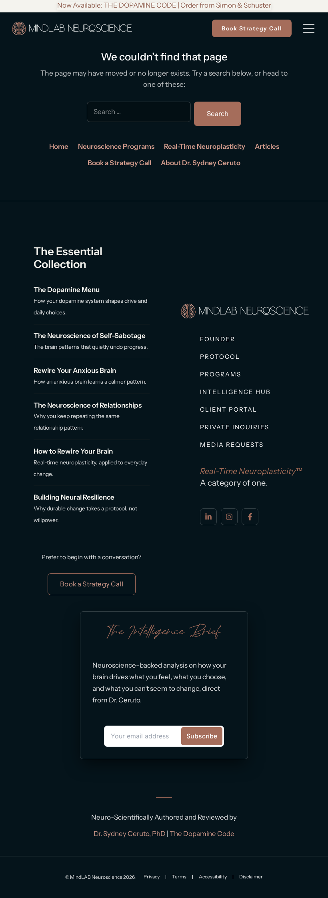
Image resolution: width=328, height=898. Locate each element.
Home (58, 146)
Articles (267, 146)
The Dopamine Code (202, 834)
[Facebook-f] (250, 516)
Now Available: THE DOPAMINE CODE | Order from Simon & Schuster (164, 5)
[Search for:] (139, 114)
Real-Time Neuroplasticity (204, 146)
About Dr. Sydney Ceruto (200, 163)
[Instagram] (229, 516)
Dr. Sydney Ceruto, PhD (130, 834)
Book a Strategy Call (119, 163)
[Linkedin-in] (208, 516)
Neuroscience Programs (116, 146)
